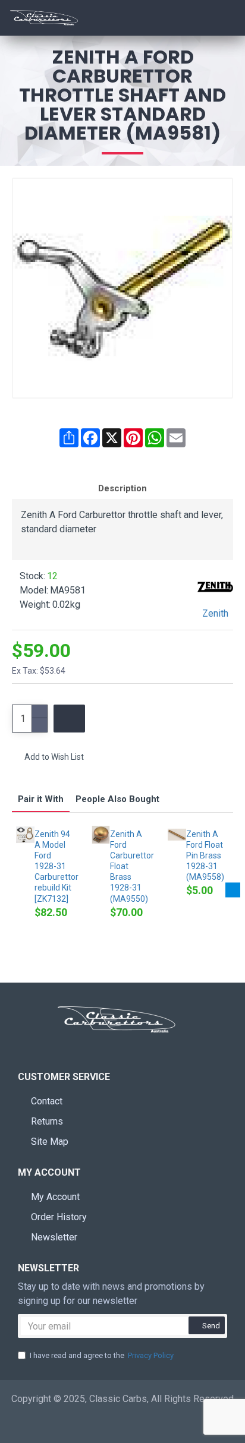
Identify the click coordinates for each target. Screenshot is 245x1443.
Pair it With (41, 799)
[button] (12, 890)
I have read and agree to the (102, 1355)
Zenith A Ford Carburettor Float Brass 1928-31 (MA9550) (130, 866)
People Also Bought (117, 799)
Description (122, 488)
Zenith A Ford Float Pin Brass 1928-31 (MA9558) (205, 855)
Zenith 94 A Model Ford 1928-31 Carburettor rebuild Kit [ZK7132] (54, 866)
